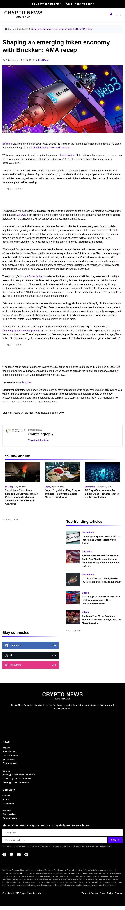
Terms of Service (90, 893)
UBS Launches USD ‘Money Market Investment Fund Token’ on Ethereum (101, 580)
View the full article (38, 440)
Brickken (7, 143)
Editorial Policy (21, 873)
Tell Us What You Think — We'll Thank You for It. (62, 3)
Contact (6, 795)
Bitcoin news (8, 759)
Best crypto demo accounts (15, 782)
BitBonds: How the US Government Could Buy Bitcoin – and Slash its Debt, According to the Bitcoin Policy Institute (101, 560)
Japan (47, 487)
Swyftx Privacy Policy (103, 846)
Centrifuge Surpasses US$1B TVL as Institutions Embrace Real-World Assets (101, 540)
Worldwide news (10, 755)
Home (11, 29)
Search (5, 799)
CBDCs (21, 215)
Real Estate (22, 29)
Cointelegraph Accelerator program (21, 330)
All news (6, 748)
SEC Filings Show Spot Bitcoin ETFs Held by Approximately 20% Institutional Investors (101, 600)
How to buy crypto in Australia (16, 778)
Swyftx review (9, 814)
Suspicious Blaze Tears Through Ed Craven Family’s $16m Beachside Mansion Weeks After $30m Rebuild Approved (21, 497)
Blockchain (90, 487)
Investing (9, 487)
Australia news (9, 751)
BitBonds (87, 551)
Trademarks (8, 803)
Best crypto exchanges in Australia (19, 774)
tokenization (68, 155)
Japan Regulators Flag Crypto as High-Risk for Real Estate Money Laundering (62, 493)
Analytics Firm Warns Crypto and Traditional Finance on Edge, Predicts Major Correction (101, 619)
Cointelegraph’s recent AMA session (50, 147)
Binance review (9, 818)
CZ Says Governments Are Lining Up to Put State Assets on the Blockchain (102, 493)
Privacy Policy (106, 893)
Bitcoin (85, 593)
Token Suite (35, 276)
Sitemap (119, 893)
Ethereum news (10, 763)
